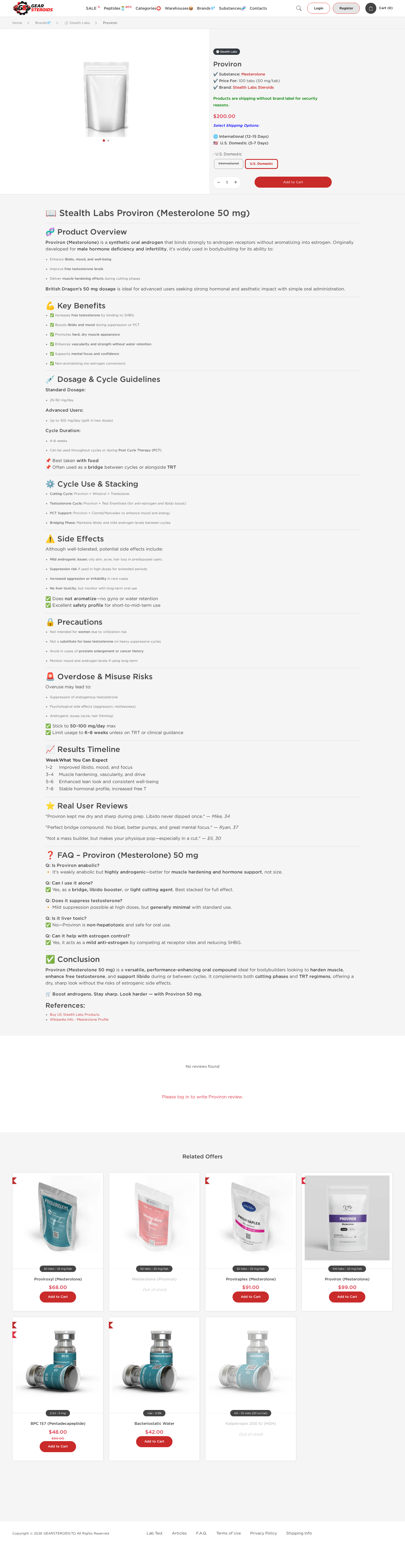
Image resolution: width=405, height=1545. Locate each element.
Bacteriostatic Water (154, 1423)
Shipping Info (299, 1533)
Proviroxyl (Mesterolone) (58, 1279)
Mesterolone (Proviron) (154, 1279)
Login (318, 8)
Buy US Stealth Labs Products (74, 1014)
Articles (179, 1533)
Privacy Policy (263, 1533)
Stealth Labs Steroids (253, 87)
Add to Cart (293, 182)
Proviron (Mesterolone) (347, 1279)
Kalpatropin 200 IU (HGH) (251, 1423)
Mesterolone (253, 74)
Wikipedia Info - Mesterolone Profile (79, 1019)
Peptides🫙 (118, 8)
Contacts (258, 8)
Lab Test (155, 1533)
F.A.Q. (201, 1533)
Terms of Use (228, 1533)
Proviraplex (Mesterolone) (251, 1279)
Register (346, 8)
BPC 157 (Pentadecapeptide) (58, 1423)
